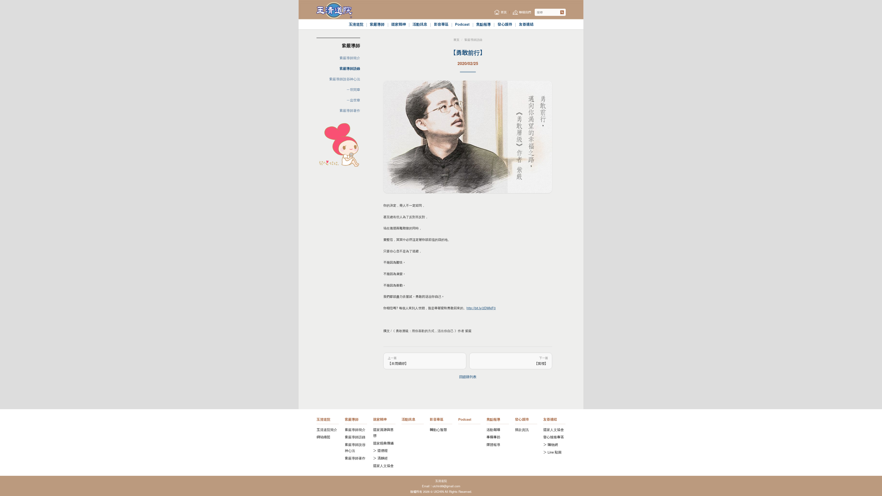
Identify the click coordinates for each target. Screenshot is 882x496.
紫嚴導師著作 (349, 110)
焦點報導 (483, 24)
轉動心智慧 (438, 429)
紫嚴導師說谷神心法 (344, 78)
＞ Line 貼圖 (552, 452)
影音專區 (441, 24)
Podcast (462, 24)
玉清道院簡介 (327, 429)
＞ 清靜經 (380, 458)
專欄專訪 (493, 436)
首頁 (456, 40)
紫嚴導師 (377, 24)
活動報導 (493, 429)
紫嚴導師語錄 (349, 68)
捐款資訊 (522, 429)
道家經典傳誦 (383, 443)
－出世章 (353, 100)
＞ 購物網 (550, 444)
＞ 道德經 (380, 450)
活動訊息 (420, 24)
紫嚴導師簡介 (349, 57)
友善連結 (526, 24)
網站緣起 (323, 436)
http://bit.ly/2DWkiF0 (481, 308)
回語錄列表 (467, 376)
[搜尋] (562, 12)
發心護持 (505, 24)
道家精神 (398, 24)
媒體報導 (493, 444)
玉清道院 (356, 24)
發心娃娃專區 (553, 436)
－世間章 (353, 89)
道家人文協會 (383, 465)
